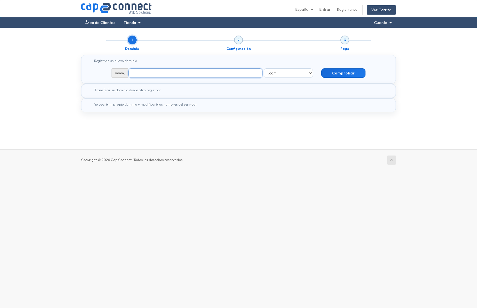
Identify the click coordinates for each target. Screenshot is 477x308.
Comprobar (343, 73)
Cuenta (381, 22)
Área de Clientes (100, 22)
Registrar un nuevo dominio (115, 60)
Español (302, 9)
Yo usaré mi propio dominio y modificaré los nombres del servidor (145, 104)
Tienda (131, 22)
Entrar (325, 9)
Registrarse (347, 9)
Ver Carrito (381, 9)
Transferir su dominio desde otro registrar (127, 90)
